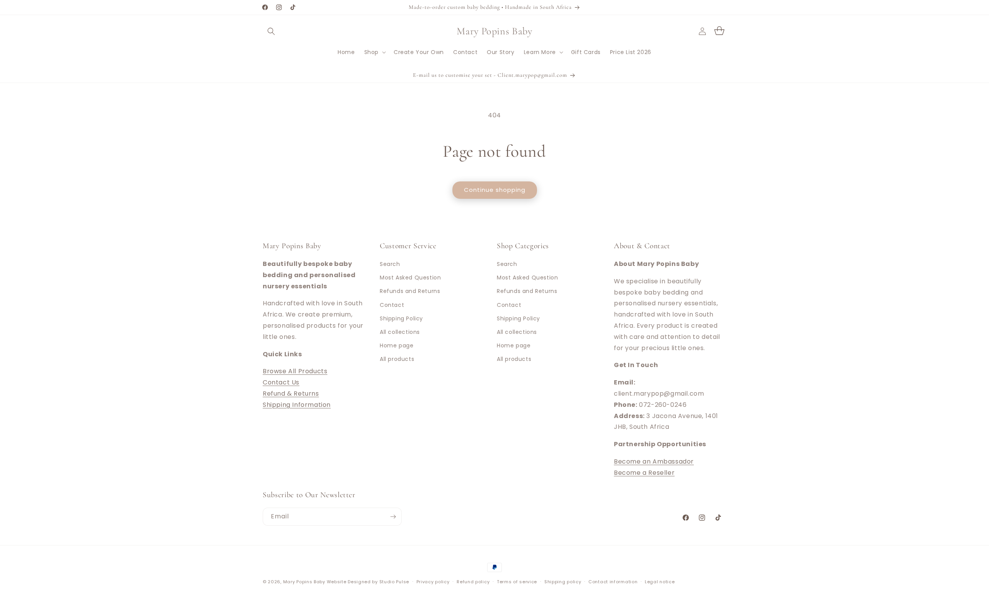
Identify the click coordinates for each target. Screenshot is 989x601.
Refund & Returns (291, 393)
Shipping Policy (401, 318)
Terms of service (517, 582)
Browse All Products (295, 371)
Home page (396, 345)
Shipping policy (562, 582)
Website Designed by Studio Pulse (368, 582)
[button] (271, 31)
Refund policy (473, 582)
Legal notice (660, 582)
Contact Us (281, 382)
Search (390, 264)
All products (397, 359)
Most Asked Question (410, 277)
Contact (392, 305)
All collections (400, 332)
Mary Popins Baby (304, 582)
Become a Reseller (644, 472)
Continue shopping (494, 190)
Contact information (612, 582)
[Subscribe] (392, 517)
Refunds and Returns (410, 291)
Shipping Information (297, 404)
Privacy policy (433, 582)
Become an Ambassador (654, 461)
